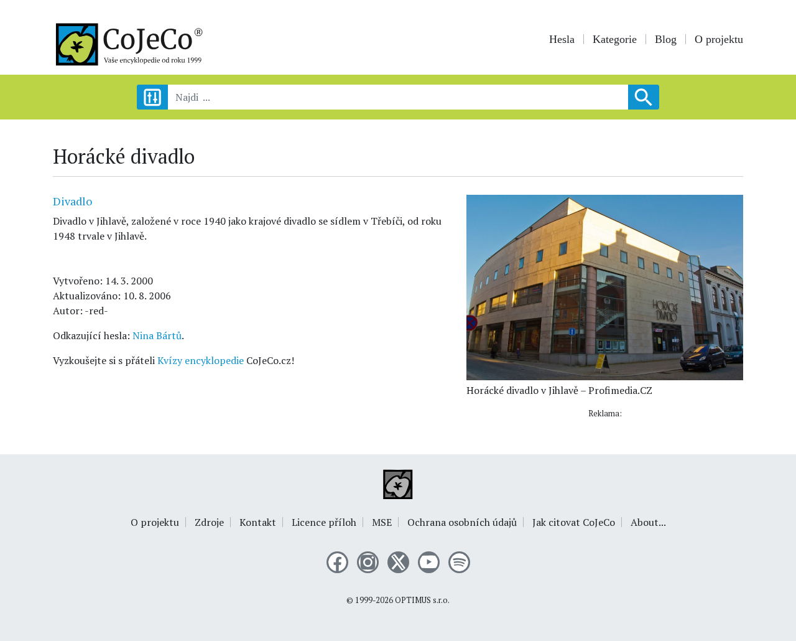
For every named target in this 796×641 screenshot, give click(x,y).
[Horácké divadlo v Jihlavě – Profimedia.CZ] (604, 286)
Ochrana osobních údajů (462, 522)
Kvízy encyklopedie (200, 360)
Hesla (562, 39)
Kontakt (257, 522)
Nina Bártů (157, 335)
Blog (666, 39)
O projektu (719, 39)
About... (648, 522)
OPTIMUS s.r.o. (422, 600)
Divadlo (72, 201)
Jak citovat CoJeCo (573, 522)
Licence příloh (324, 522)
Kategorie (615, 39)
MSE (382, 522)
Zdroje (209, 522)
